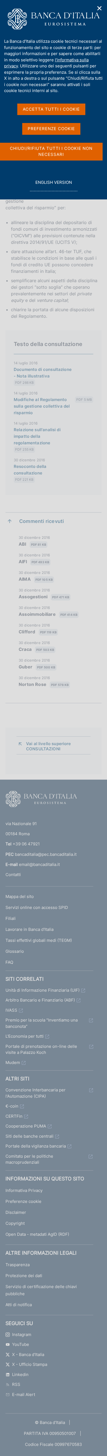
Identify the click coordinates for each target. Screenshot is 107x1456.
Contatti (13, 874)
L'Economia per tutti (24, 1036)
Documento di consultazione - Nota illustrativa (43, 373)
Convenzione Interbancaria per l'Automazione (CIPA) (35, 1093)
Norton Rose (44, 684)
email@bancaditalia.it (39, 864)
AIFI (34, 561)
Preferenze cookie (23, 1201)
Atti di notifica (18, 1304)
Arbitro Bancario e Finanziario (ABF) (40, 1000)
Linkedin (20, 1374)
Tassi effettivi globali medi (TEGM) (38, 940)
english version (53, 185)
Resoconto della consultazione (30, 470)
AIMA (36, 579)
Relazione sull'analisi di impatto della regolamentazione (37, 436)
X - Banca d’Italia (28, 1354)
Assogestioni (44, 596)
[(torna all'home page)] (41, 800)
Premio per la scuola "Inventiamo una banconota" (41, 1023)
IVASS (11, 1010)
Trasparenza (17, 1264)
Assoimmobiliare (48, 614)
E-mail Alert (23, 1394)
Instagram (21, 1334)
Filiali (10, 918)
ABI (32, 544)
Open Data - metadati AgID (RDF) (37, 1234)
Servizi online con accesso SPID (36, 907)
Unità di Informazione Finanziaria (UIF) (42, 990)
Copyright (15, 1223)
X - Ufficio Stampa (29, 1364)
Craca (36, 649)
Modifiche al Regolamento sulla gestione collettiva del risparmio (42, 406)
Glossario (14, 951)
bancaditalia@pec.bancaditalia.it (46, 854)
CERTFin (13, 1116)
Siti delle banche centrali (29, 1136)
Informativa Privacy (24, 1190)
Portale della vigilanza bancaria (35, 1146)
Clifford (38, 631)
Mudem (12, 1062)
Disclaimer (15, 1212)
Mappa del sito (19, 896)
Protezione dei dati (23, 1275)
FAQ (9, 962)
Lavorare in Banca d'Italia (29, 929)
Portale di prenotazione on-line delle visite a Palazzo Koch (41, 1049)
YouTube (20, 1344)
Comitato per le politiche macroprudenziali (29, 1159)
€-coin (11, 1106)
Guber (37, 667)
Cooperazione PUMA (25, 1126)
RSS (16, 1384)
